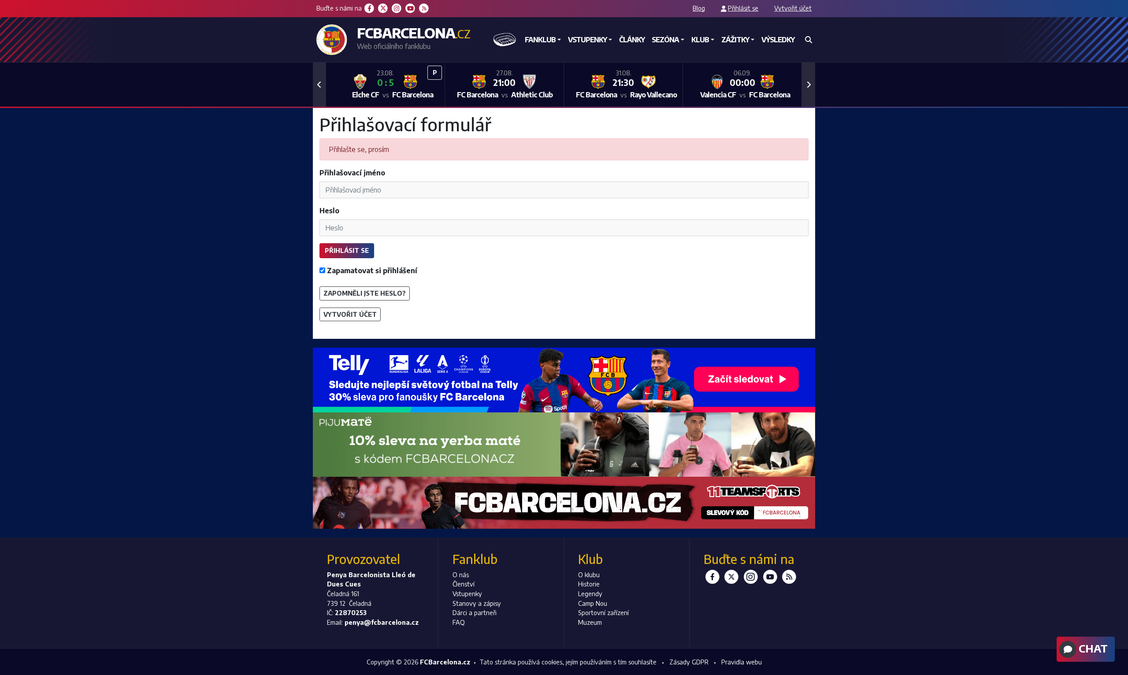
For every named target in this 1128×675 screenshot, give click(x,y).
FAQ (459, 622)
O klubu (589, 575)
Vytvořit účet (793, 8)
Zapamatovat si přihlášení (371, 270)
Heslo (329, 210)
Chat (1092, 648)
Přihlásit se (743, 8)
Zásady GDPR (689, 662)
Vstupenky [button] (587, 39)
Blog (699, 8)
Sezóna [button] (665, 39)
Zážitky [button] (735, 39)
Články (632, 39)
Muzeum (590, 622)
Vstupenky (467, 593)
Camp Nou (592, 603)
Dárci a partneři (475, 612)
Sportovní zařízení (603, 612)
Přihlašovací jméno (352, 172)
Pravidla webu (741, 662)
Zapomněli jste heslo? (364, 293)
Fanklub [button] (540, 39)
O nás (461, 575)
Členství (464, 584)
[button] (319, 85)
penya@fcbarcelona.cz (382, 622)
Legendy (590, 593)
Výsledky (777, 39)
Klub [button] (700, 39)
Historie (589, 584)
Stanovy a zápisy (477, 603)
